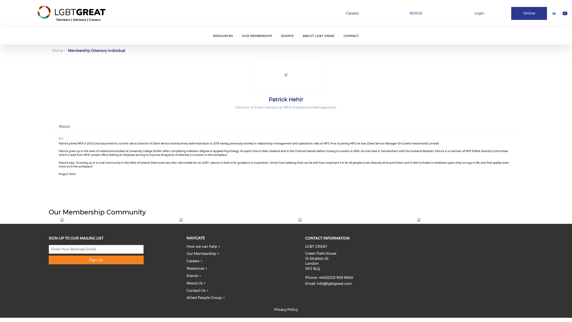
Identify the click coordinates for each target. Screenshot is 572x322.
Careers (352, 13)
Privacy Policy (286, 309)
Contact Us (196, 290)
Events (287, 36)
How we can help (202, 246)
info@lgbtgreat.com (334, 284)
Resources (223, 36)
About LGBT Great (319, 36)
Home (57, 51)
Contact (351, 36)
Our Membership (257, 36)
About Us (195, 283)
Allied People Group (204, 298)
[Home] (71, 13)
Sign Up (96, 260)
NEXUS (416, 13)
